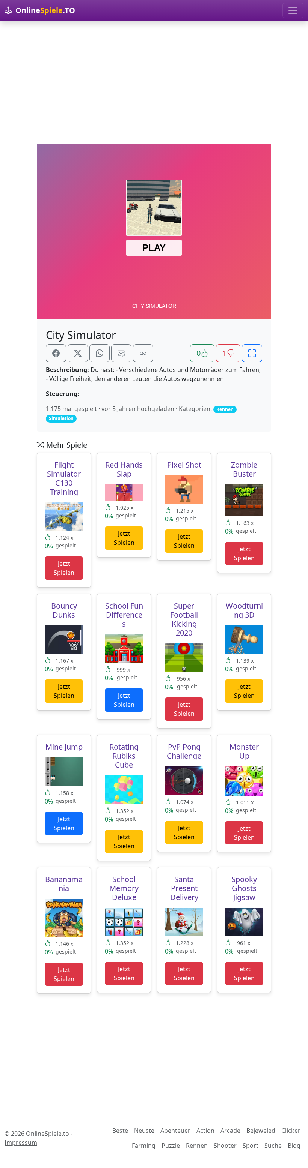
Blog (294, 1145)
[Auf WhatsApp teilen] (99, 353)
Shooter (225, 1145)
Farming (144, 1145)
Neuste (144, 1130)
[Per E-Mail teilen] (121, 353)
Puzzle (171, 1145)
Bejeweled (260, 1130)
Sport (250, 1145)
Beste (120, 1130)
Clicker (290, 1130)
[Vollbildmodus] (252, 353)
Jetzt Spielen (64, 568)
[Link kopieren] (143, 353)
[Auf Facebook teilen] (56, 353)
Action (205, 1130)
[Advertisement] (154, 82)
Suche (273, 1145)
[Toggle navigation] (292, 10)
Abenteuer (175, 1130)
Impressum (21, 1142)
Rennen (197, 1145)
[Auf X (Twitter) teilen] (78, 353)
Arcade (230, 1130)
